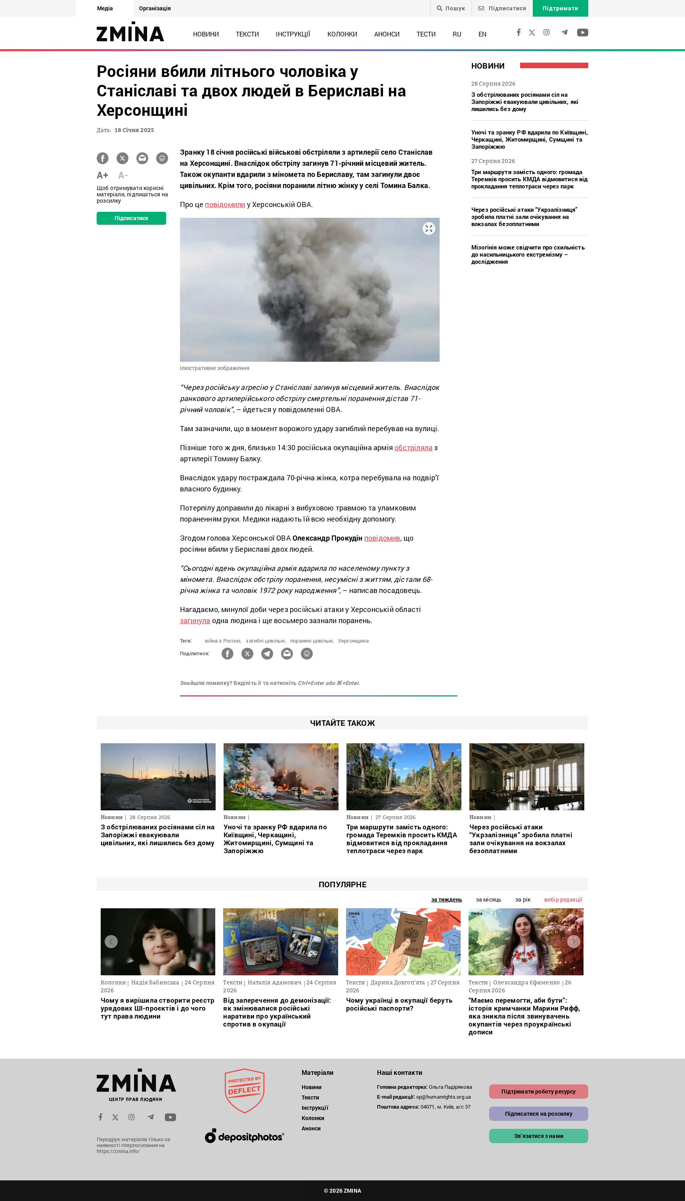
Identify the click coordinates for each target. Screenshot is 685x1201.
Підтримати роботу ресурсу (538, 1091)
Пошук (455, 8)
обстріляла (413, 447)
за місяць (488, 899)
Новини (206, 34)
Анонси (387, 34)
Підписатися (506, 8)
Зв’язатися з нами (538, 1136)
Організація (155, 8)
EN (482, 34)
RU (457, 34)
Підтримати (560, 8)
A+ (102, 174)
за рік (522, 899)
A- (123, 174)
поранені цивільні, (312, 640)
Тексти (247, 34)
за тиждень (446, 899)
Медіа (105, 8)
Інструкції (293, 34)
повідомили (225, 204)
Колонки (342, 34)
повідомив (382, 538)
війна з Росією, (223, 640)
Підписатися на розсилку (539, 1113)
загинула (195, 620)
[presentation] (111, 941)
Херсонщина (353, 640)
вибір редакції (563, 899)
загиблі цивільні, (266, 640)
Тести (426, 34)
